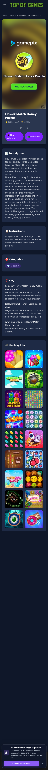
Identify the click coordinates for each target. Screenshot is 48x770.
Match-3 (12, 15)
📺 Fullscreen (33, 136)
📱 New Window (11, 137)
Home (4, 15)
